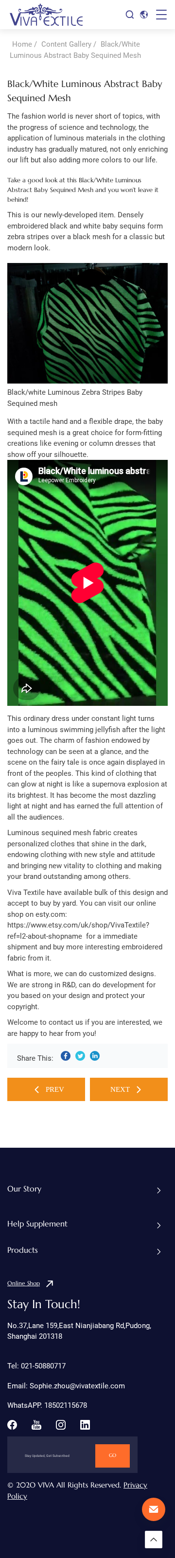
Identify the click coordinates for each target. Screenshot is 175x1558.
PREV (55, 1089)
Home (22, 44)
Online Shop (23, 1283)
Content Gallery (66, 44)
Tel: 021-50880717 (36, 1366)
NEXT (120, 1089)
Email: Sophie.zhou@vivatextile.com (66, 1386)
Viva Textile (26, 892)
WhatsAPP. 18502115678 (47, 1405)
